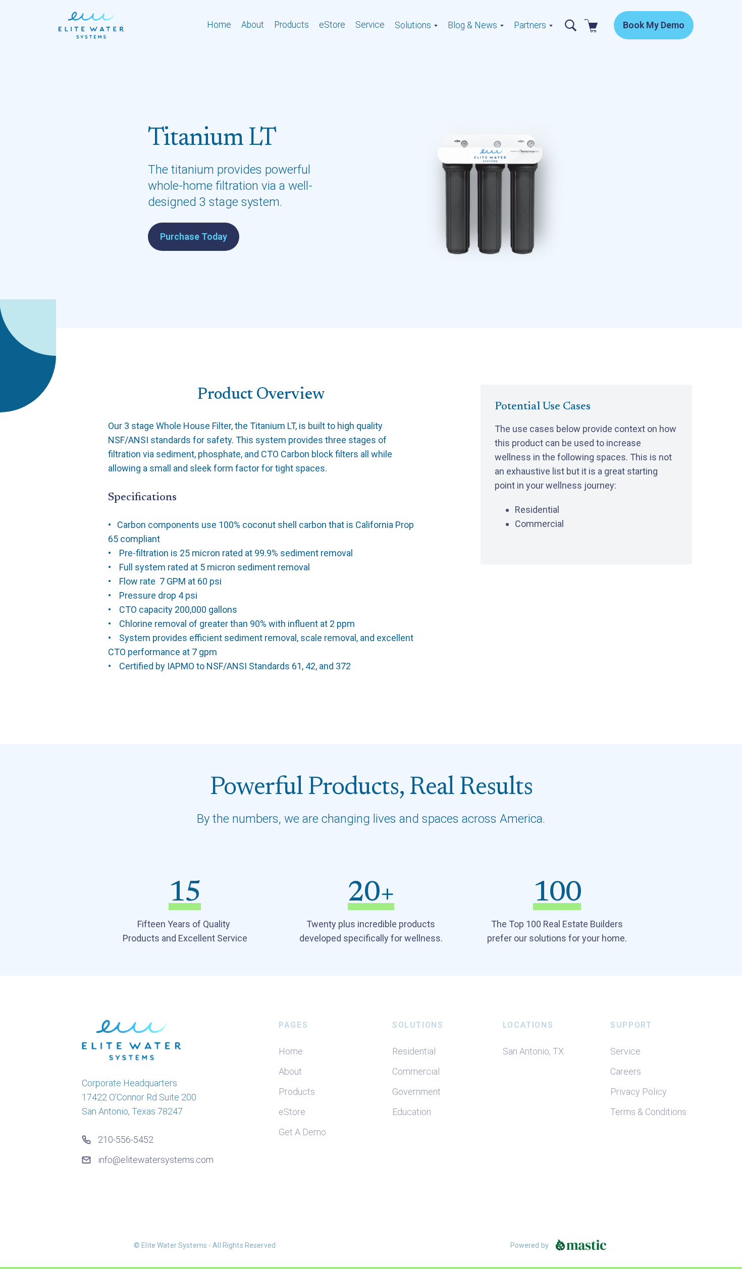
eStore (332, 25)
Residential (414, 1051)
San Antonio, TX (533, 1051)
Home (219, 25)
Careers (625, 1071)
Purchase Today (193, 236)
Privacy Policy (638, 1091)
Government (416, 1091)
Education (411, 1111)
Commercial (416, 1071)
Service (370, 25)
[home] (124, 25)
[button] (416, 25)
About (252, 25)
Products (291, 25)
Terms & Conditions (648, 1111)
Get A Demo (302, 1132)
